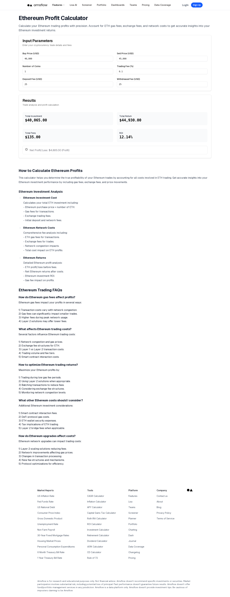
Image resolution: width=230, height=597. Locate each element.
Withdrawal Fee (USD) (128, 79)
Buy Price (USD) (31, 53)
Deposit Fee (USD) (32, 79)
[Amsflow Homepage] (37, 5)
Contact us (162, 496)
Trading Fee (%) (125, 66)
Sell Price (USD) (125, 53)
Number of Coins (32, 66)
